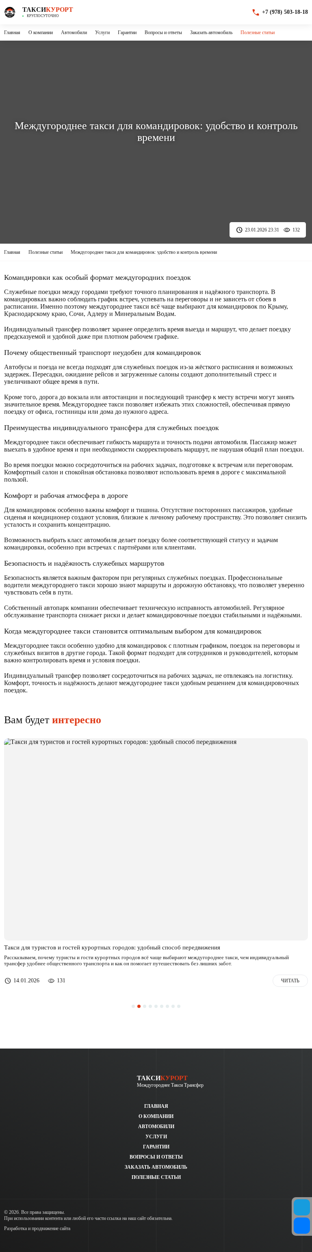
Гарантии (127, 32)
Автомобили (74, 32)
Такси (47, 9)
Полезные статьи (257, 32)
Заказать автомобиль (211, 32)
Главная (12, 32)
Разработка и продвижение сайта (37, 1228)
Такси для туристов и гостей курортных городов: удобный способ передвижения (112, 948)
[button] (133, 1006)
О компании (40, 32)
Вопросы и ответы (163, 32)
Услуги (102, 32)
